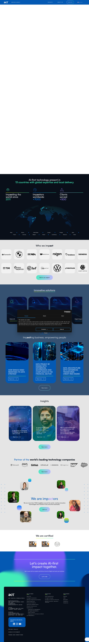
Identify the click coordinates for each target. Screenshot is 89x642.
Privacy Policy (13, 629)
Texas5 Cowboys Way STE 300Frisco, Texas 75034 (15, 608)
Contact (70, 2)
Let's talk (44, 576)
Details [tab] (44, 315)
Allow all (62, 329)
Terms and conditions (15, 634)
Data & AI (29, 596)
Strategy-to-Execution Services (52, 599)
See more (10, 167)
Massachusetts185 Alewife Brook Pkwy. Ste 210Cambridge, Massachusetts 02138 (16, 602)
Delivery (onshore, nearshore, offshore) (51, 602)
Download (10, 97)
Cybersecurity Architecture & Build (36, 613)
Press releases (21, 407)
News (18, 407)
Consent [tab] (26, 315)
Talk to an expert (44, 277)
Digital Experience (31, 601)
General (68, 407)
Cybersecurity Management (34, 609)
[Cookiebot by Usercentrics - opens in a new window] (65, 312)
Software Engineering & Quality (34, 599)
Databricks (65, 602)
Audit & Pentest (31, 612)
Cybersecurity (30, 607)
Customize (43, 329)
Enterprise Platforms (31, 602)
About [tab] (62, 315)
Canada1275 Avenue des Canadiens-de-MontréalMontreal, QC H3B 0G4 (16, 613)
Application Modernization (33, 604)
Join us (44, 509)
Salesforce (65, 601)
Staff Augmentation (49, 596)
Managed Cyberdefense (33, 610)
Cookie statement (14, 632)
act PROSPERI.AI (30, 615)
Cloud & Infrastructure (32, 606)
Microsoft (65, 599)
